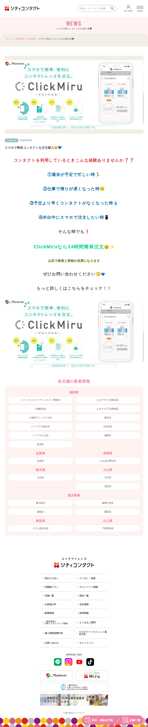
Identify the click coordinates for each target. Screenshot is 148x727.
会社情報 (84, 604)
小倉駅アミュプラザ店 (40, 417)
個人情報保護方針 (54, 633)
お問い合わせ (52, 643)
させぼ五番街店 (108, 461)
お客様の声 (50, 604)
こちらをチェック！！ (89, 288)
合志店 (40, 477)
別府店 (107, 486)
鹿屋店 (107, 511)
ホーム (9, 39)
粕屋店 (40, 444)
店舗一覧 (135, 720)
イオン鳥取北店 (40, 528)
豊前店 (107, 417)
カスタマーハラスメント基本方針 (93, 633)
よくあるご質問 (87, 622)
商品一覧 (84, 595)
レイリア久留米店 (40, 426)
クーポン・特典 (87, 578)
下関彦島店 (108, 528)
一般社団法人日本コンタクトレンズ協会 (56, 622)
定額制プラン (52, 587)
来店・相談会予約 (102, 720)
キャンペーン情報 (88, 587)
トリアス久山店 (40, 435)
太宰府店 (107, 426)
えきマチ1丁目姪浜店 (108, 400)
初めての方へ (52, 578)
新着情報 (31, 39)
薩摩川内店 (108, 503)
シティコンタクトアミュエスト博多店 (40, 400)
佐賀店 (40, 461)
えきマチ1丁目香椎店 (108, 408)
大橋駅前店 (20, 39)
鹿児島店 (40, 503)
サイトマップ (86, 643)
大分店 (107, 477)
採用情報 (84, 613)
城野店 (107, 435)
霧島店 (40, 511)
